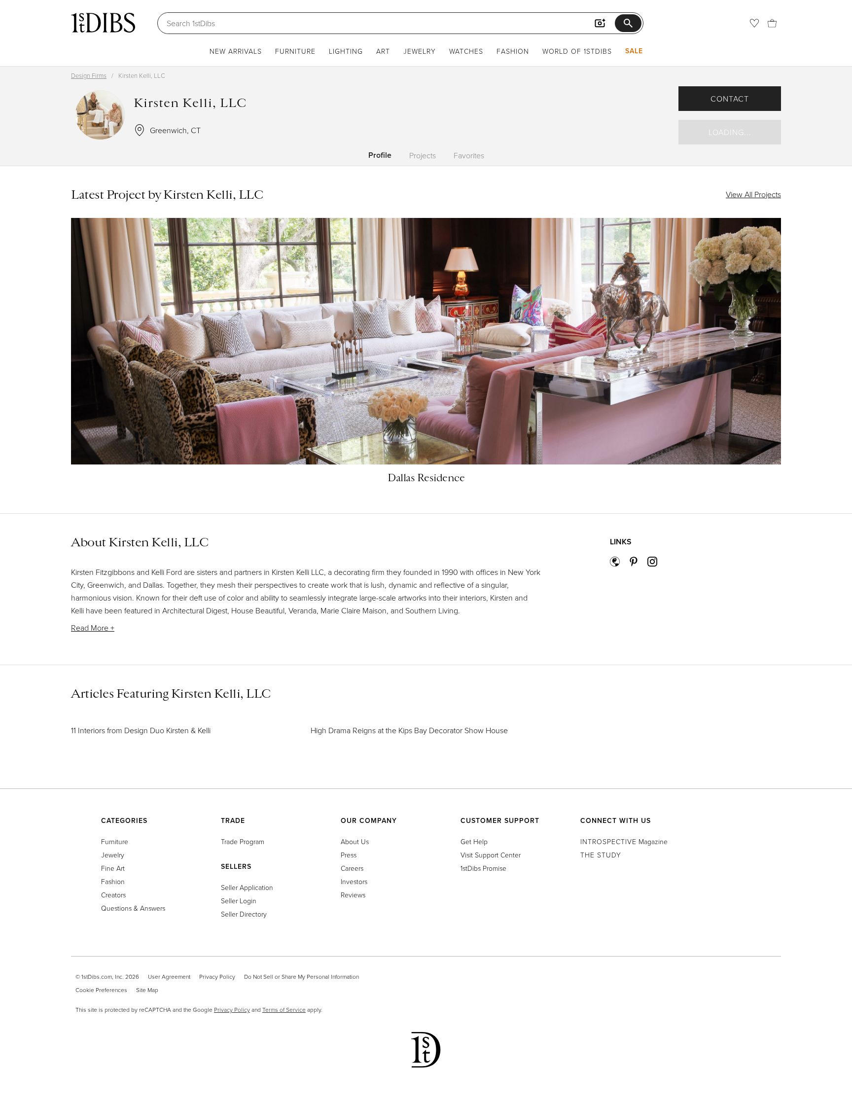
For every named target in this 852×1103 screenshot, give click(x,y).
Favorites (469, 155)
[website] (619, 563)
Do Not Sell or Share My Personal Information (301, 976)
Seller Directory (244, 914)
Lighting (346, 51)
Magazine (624, 841)
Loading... (730, 132)
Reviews (353, 894)
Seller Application (247, 887)
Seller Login (238, 900)
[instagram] (656, 563)
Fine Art (113, 868)
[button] (306, 604)
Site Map (147, 990)
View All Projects (753, 194)
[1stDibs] (103, 23)
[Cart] (772, 23)
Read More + (92, 627)
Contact (729, 98)
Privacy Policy (217, 976)
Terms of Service (284, 1009)
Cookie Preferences (101, 990)
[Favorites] (754, 23)
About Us (355, 841)
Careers (352, 868)
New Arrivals (236, 51)
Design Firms (88, 75)
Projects (422, 155)
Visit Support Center (491, 854)
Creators (113, 894)
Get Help (474, 841)
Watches (466, 51)
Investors (354, 881)
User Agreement (169, 976)
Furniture (295, 51)
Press (348, 854)
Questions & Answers (133, 908)
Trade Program (242, 841)
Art (383, 51)
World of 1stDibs (577, 51)
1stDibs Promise (483, 868)
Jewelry (419, 51)
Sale (634, 51)
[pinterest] (638, 563)
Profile (379, 155)
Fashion (513, 51)
